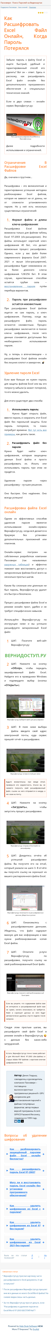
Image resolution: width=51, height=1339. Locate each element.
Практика (32, 7)
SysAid (36, 1329)
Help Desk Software (28, 1326)
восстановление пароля (19, 286)
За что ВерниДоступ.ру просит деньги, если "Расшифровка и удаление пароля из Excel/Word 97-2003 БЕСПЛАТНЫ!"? (24, 1306)
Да (32, 1256)
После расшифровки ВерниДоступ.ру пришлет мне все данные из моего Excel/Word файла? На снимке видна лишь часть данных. (26, 1293)
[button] (25, 125)
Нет (45, 1256)
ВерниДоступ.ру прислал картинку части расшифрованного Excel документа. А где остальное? (23, 1280)
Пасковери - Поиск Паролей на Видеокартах (21, 3)
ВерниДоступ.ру (25, 655)
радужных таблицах (16, 564)
